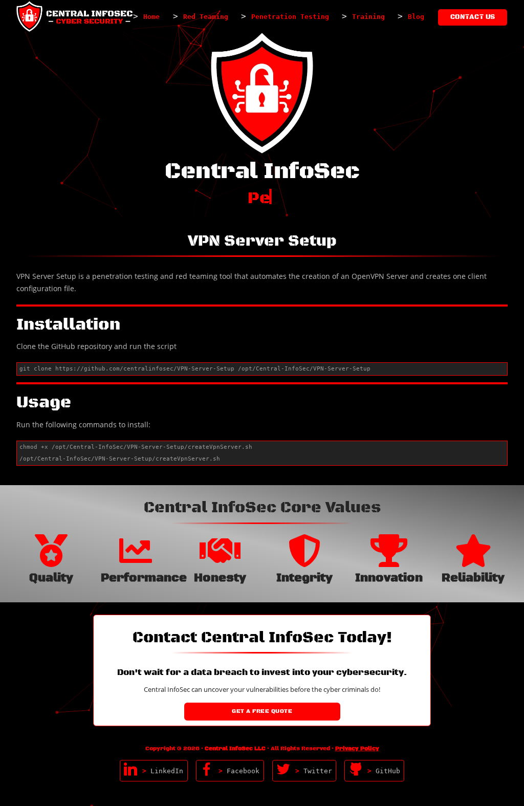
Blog (416, 16)
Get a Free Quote (262, 711)
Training (368, 16)
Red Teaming (205, 16)
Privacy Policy (357, 748)
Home (151, 16)
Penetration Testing (290, 16)
